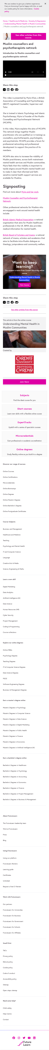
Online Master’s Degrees (11, 500)
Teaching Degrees (9, 661)
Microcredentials (9, 483)
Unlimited (6, 881)
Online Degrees (8, 494)
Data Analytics (8, 592)
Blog (4, 840)
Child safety (7, 1008)
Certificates (7, 875)
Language (6, 558)
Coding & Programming (11, 627)
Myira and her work (29, 192)
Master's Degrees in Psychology (14, 708)
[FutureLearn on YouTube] (29, 1037)
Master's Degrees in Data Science (14, 719)
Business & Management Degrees (15, 690)
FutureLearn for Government (13, 921)
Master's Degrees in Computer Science (16, 713)
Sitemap (6, 985)
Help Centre (7, 1014)
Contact (6, 1020)
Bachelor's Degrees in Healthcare (14, 765)
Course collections (9, 632)
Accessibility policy (9, 979)
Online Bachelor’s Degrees (12, 506)
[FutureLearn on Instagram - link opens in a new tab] (18, 1037)
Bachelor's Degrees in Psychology (15, 771)
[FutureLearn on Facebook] (14, 1037)
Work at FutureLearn (10, 829)
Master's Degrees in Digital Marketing (16, 725)
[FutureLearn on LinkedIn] (34, 1037)
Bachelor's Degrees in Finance (13, 788)
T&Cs (5, 950)
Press (5, 835)
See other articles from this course (24, 310)
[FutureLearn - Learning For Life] (24, 1043)
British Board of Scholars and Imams (19, 235)
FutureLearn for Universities (13, 910)
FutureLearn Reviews (10, 864)
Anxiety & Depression (37, 21)
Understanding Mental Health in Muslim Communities (25, 24)
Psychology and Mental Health (14, 546)
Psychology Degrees (10, 656)
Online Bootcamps (9, 489)
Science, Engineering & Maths (13, 569)
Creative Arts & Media (10, 563)
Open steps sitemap (10, 990)
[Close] (45, 3)
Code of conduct (9, 973)
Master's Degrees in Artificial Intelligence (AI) (19, 748)
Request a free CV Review (12, 887)
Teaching (6, 540)
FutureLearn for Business (12, 916)
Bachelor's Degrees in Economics (14, 782)
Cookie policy (8, 968)
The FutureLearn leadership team (14, 823)
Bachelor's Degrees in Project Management (18, 794)
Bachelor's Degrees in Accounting (15, 777)
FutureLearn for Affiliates (12, 933)
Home (5, 21)
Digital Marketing (9, 587)
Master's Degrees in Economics (14, 742)
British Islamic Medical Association (18, 219)
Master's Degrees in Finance (13, 736)
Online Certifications (10, 477)
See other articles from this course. (28, 36)
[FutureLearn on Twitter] (24, 1037)
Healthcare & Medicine (18, 21)
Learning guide (8, 869)
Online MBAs (7, 650)
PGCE (5, 679)
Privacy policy (8, 956)
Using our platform (9, 858)
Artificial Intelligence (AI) (11, 598)
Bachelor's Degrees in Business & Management (19, 799)
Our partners (7, 904)
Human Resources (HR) (11, 609)
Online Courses (8, 471)
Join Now (24, 381)
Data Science (7, 604)
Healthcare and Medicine (11, 535)
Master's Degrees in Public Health (15, 730)
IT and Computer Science (12, 552)
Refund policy (8, 962)
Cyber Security (8, 615)
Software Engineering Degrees (13, 684)
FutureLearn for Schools (11, 927)
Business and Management (12, 529)
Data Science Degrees (10, 673)
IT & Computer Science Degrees (14, 667)
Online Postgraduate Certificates (14, 511)
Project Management (10, 621)
